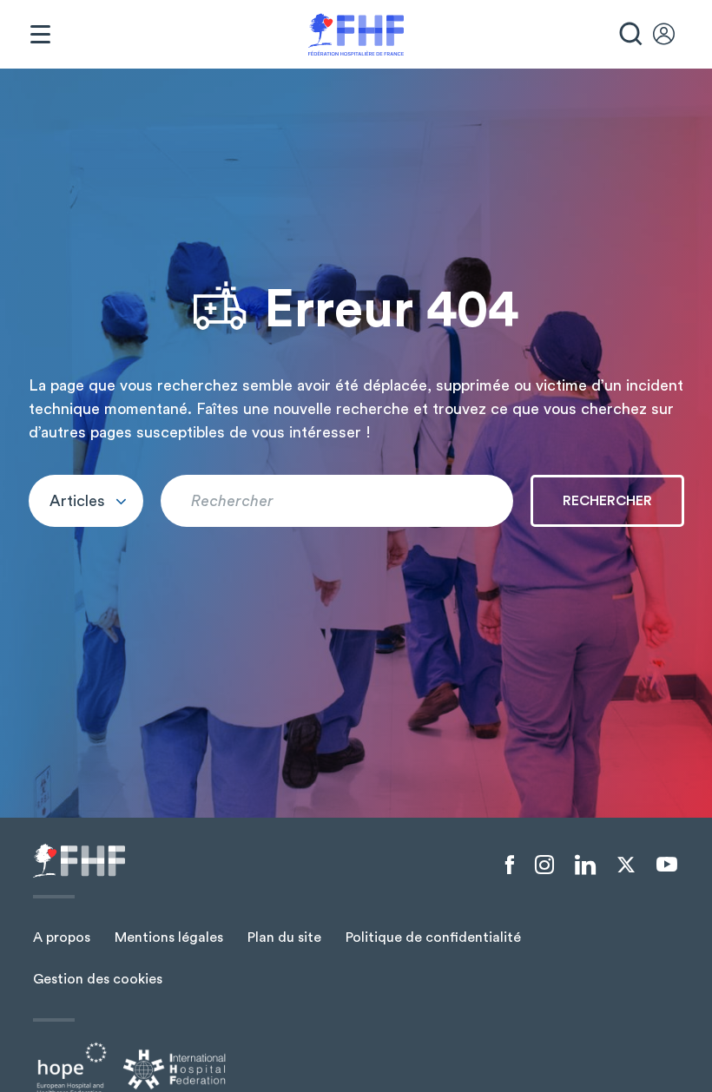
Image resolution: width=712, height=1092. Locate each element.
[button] (86, 501)
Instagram (544, 865)
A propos (61, 937)
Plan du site (284, 937)
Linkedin (585, 865)
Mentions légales (169, 937)
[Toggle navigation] (40, 34)
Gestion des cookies (97, 979)
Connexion (672, 34)
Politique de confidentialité (433, 937)
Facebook (509, 865)
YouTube (667, 864)
